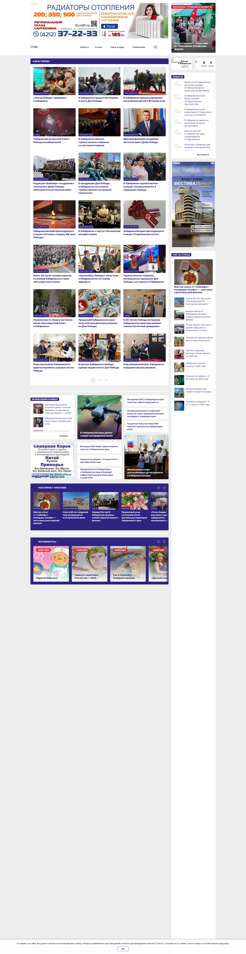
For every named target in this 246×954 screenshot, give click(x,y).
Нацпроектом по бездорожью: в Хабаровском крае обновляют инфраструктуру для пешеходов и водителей (96, 473)
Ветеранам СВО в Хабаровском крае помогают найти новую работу (145, 400)
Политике (159, 943)
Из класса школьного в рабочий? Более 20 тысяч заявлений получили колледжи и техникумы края (145, 414)
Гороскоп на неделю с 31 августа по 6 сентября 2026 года (99, 460)
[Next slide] (164, 487)
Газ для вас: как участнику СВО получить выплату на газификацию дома (144, 426)
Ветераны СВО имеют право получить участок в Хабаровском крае (99, 447)
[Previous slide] (158, 487)
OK (123, 949)
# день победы (41, 61)
